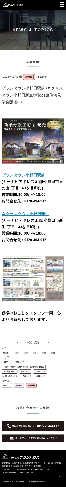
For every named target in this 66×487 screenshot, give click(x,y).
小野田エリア (40, 371)
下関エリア (20, 362)
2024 (35, 353)
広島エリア (27, 376)
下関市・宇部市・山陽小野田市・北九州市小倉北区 (23, 367)
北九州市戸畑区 (9, 371)
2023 (44, 353)
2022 (53, 353)
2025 (26, 353)
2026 (17, 353)
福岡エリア (41, 376)
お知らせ (19, 385)
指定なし (6, 353)
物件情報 (31, 385)
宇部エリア (25, 371)
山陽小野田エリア (10, 376)
